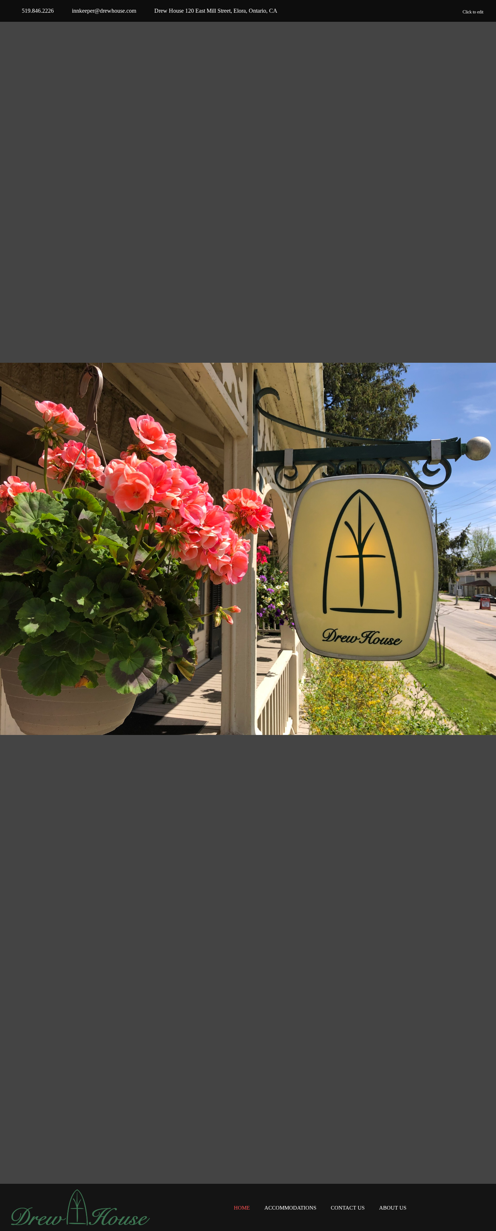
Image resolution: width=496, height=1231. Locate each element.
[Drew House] (80, 1207)
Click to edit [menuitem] (473, 12)
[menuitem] (242, 1208)
